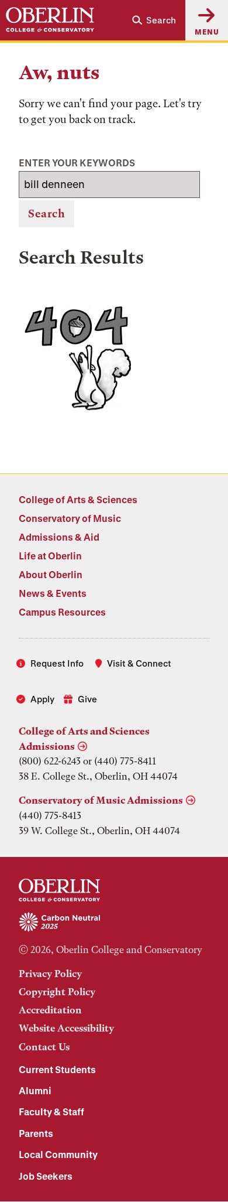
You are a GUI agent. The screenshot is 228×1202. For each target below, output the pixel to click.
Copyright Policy (57, 992)
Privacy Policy (50, 973)
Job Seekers (45, 1175)
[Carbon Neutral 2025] (114, 922)
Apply (42, 699)
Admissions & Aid (59, 536)
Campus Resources (62, 611)
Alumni (35, 1090)
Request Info (57, 663)
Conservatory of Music (70, 518)
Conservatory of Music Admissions (101, 800)
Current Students (57, 1069)
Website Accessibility (66, 1028)
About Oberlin (50, 574)
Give (87, 699)
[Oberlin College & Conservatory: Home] (50, 20)
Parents (36, 1133)
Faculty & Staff (51, 1111)
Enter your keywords (77, 162)
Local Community (58, 1154)
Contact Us (44, 1047)
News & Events (53, 593)
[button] (154, 20)
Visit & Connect (139, 663)
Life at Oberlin (50, 555)
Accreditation (50, 1010)
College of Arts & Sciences (78, 499)
